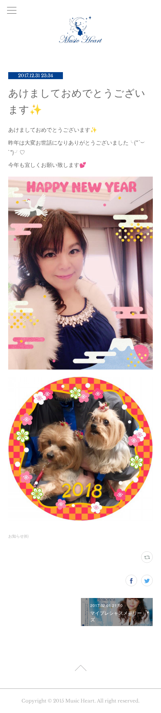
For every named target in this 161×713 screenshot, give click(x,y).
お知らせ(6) (18, 536)
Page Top (80, 669)
